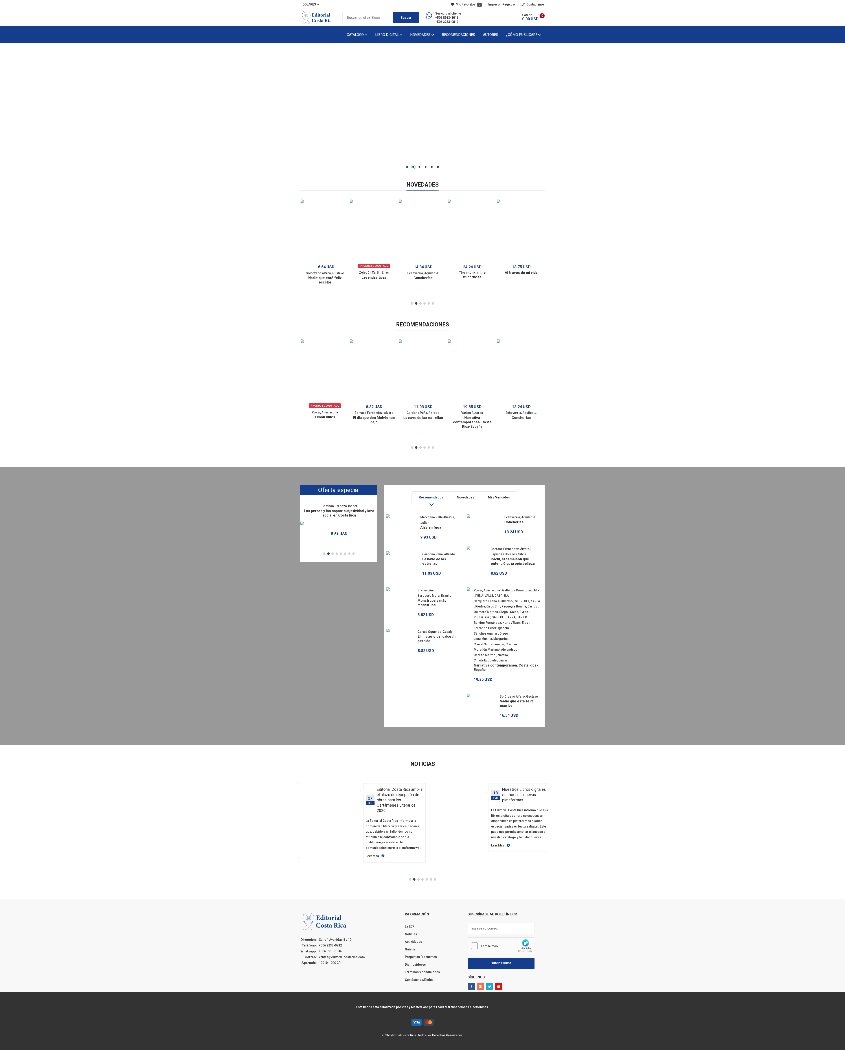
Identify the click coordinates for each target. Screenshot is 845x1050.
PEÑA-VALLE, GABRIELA (492, 595)
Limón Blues (325, 417)
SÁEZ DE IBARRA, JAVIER (509, 617)
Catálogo (356, 35)
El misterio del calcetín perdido (437, 638)
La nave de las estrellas (423, 418)
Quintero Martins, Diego (491, 612)
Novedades (420, 35)
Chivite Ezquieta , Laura (490, 660)
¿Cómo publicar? (522, 35)
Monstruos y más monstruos (431, 602)
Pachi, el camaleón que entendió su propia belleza (513, 561)
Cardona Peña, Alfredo (423, 413)
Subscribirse (501, 963)
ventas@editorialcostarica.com (342, 957)
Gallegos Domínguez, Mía (520, 590)
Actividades (413, 941)
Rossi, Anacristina (325, 412)
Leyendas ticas (374, 277)
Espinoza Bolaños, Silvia (508, 554)
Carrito (527, 15)
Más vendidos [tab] (499, 497)
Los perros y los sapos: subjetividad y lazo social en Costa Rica (339, 513)
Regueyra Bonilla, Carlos (519, 606)
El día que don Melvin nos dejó (374, 420)
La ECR (410, 926)
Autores (490, 35)
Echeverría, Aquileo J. (423, 273)
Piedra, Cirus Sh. (487, 606)
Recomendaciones (458, 35)
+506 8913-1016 (446, 17)
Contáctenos (535, 4)
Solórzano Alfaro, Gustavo (325, 273)
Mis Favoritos (467, 4)
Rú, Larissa (482, 617)
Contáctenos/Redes (419, 979)
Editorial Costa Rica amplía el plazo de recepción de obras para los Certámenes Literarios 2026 (399, 800)
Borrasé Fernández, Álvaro (374, 413)
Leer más (373, 856)
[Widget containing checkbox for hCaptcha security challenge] (501, 945)
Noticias (411, 934)
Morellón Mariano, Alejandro (494, 649)
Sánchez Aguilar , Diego (491, 633)
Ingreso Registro (501, 4)
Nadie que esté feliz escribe (325, 280)
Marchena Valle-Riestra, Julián (437, 519)
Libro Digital (387, 35)
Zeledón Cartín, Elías (374, 272)
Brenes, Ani (425, 590)
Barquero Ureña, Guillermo (493, 601)
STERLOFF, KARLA (527, 601)
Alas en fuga (430, 527)
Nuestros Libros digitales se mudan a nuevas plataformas (524, 794)
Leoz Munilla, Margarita (491, 639)
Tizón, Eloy (520, 622)
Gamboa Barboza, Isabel (339, 506)
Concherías (423, 278)
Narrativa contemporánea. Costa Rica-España (472, 422)
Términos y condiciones (422, 972)
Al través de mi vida (521, 272)
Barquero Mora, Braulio (434, 595)
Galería (410, 949)
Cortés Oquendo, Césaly (435, 631)
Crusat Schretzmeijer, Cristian (495, 644)
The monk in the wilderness (472, 274)
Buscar (405, 18)
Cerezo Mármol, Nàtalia (491, 655)
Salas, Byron (519, 612)
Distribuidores (415, 964)
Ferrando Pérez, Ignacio (491, 628)
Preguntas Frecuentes (421, 957)
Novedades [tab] (465, 497)
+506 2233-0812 (446, 21)
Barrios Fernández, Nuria (492, 622)
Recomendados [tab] (431, 497)
